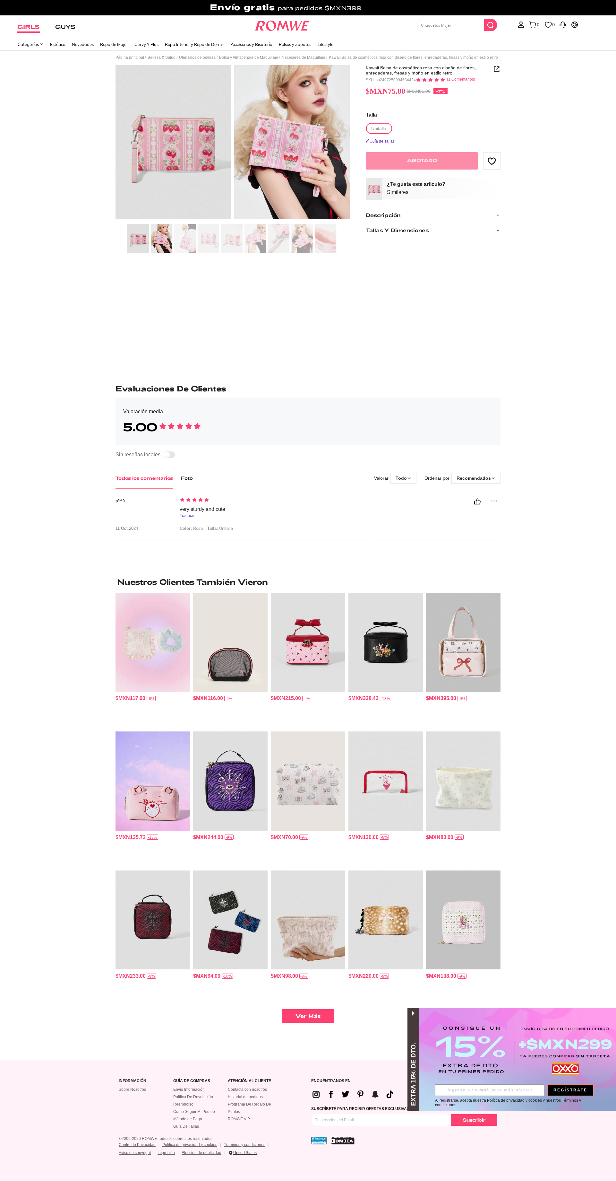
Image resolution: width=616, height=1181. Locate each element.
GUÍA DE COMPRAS (191, 1081)
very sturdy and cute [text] (202, 509)
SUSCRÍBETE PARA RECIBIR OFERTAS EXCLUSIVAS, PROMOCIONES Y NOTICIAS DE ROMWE (398, 1109)
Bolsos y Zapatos (295, 44)
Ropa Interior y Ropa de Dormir (194, 44)
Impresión (166, 1152)
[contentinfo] (130, 698)
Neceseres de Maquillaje (303, 57)
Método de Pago (187, 1119)
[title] (308, 581)
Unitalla (220, 528)
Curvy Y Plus (146, 44)
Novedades (83, 44)
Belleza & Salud (161, 57)
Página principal (130, 57)
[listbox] (521, 24)
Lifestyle (325, 44)
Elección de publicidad (201, 1152)
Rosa (191, 528)
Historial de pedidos (245, 1097)
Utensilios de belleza (197, 57)
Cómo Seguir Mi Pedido (194, 1111)
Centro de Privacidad (137, 1144)
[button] (492, 161)
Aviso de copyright (135, 1152)
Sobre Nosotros (132, 1089)
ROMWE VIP (239, 1119)
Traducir (187, 516)
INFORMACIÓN (132, 1081)
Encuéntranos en (331, 1081)
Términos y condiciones (244, 1144)
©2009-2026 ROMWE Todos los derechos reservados (165, 1138)
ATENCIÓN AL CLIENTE (249, 1081)
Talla (371, 115)
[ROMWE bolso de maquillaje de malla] (230, 642)
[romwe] (282, 24)
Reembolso (183, 1104)
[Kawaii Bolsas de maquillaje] (385, 781)
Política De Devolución (193, 1097)
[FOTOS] (233, 143)
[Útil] (477, 501)
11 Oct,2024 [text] (127, 528)
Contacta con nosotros (247, 1089)
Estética (57, 44)
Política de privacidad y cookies (189, 1144)
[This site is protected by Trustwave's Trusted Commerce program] (319, 1140)
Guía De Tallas (186, 1126)
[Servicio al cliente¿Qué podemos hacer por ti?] (563, 24)
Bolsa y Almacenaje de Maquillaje (248, 57)
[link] (308, 7)
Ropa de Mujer (114, 44)
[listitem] (153, 660)
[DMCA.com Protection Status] (343, 1140)
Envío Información (189, 1089)
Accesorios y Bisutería (251, 44)
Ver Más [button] (308, 1016)
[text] (234, 500)
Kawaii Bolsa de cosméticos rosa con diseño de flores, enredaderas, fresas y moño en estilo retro (421, 70)
